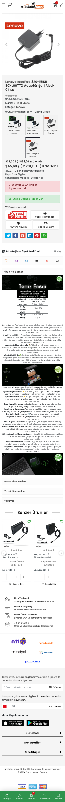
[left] (4, 553)
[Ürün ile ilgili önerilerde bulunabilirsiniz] (58, 261)
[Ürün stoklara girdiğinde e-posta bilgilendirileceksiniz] (48, 261)
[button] (6, 44)
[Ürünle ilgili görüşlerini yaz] (27, 261)
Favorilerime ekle (17, 207)
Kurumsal (33, 733)
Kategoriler (32, 743)
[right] (61, 553)
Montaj (57, 251)
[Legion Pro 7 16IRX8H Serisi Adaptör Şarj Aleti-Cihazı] (16, 533)
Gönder (57, 687)
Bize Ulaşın (32, 752)
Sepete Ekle (18, 584)
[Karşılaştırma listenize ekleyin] (37, 261)
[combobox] (6, 706)
